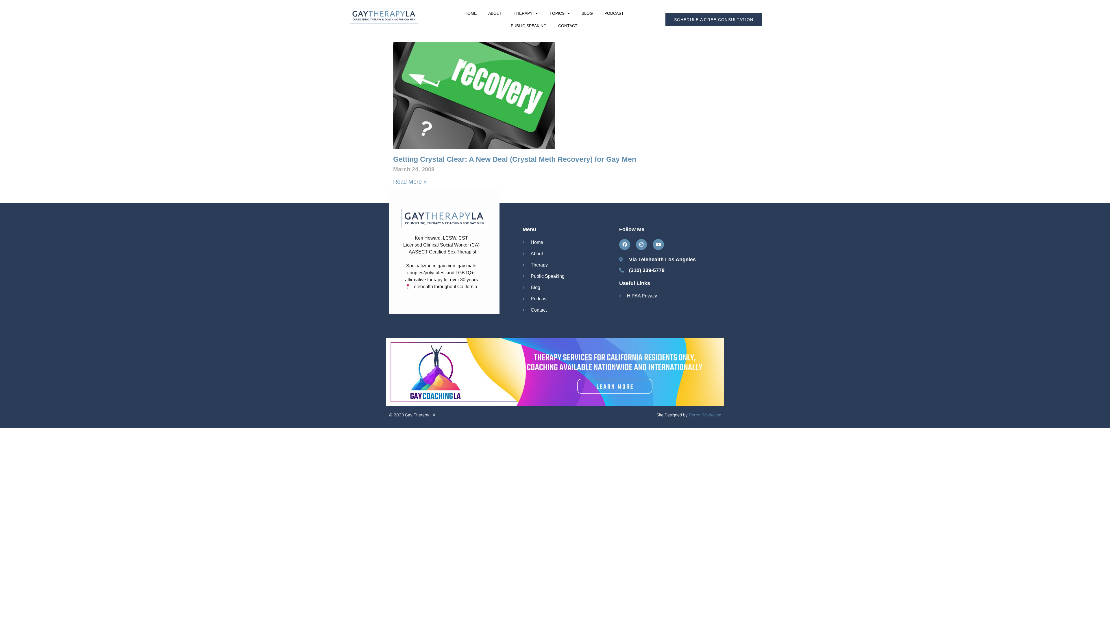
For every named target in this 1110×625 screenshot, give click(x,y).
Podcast (614, 13)
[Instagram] (641, 244)
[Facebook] (624, 244)
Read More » (410, 182)
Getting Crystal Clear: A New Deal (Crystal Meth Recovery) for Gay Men (514, 159)
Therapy (523, 13)
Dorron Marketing (705, 414)
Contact (568, 25)
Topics (557, 13)
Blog (587, 13)
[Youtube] (658, 244)
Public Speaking (529, 25)
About (495, 13)
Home (471, 13)
